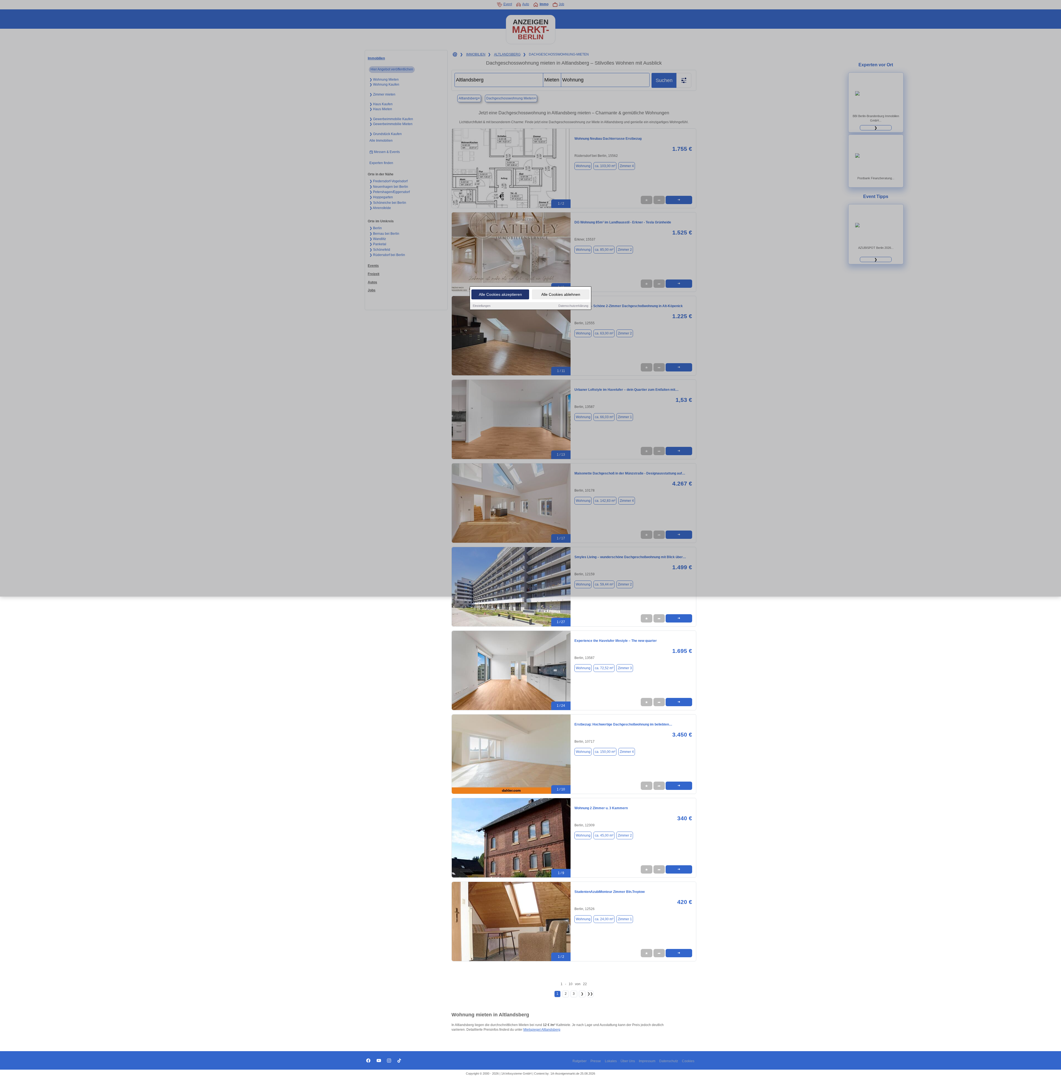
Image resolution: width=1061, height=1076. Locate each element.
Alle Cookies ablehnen (560, 294)
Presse (595, 1061)
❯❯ (590, 994)
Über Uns (628, 1061)
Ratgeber (579, 1061)
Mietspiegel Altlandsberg (541, 1030)
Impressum (647, 1061)
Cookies (688, 1061)
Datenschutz (668, 1061)
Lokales (611, 1061)
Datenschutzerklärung (573, 305)
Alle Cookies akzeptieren (500, 294)
